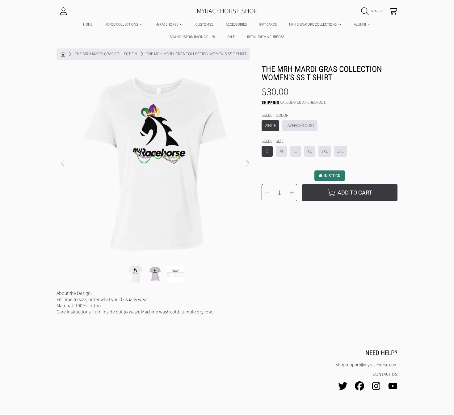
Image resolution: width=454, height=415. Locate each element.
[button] (373, 11)
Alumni (360, 24)
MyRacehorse (167, 24)
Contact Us (385, 374)
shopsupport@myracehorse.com (366, 365)
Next (247, 163)
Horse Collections (122, 24)
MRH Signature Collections (313, 24)
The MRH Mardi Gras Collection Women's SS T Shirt (196, 54)
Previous (63, 163)
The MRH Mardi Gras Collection (106, 54)
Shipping (270, 102)
